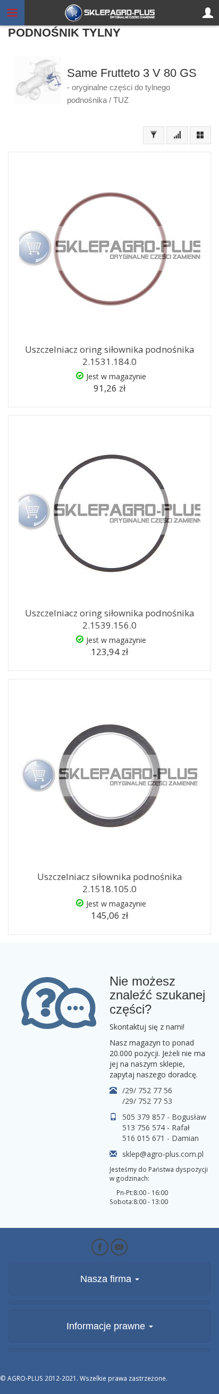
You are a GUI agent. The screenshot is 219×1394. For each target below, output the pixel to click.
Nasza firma (107, 1279)
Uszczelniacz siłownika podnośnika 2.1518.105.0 (109, 882)
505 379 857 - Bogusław (164, 1117)
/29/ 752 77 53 (147, 1101)
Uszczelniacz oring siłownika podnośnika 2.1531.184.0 (109, 355)
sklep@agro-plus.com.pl (163, 1154)
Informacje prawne (107, 1326)
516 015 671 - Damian (160, 1138)
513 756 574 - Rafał (156, 1127)
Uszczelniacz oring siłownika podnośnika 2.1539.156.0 (109, 619)
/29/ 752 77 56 (147, 1090)
